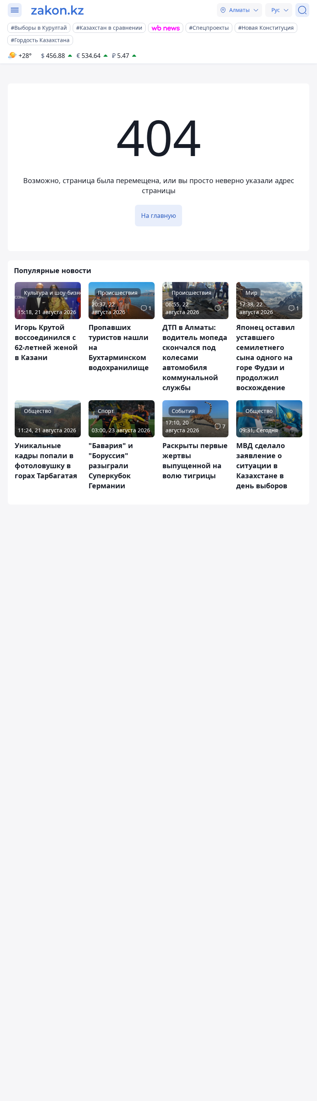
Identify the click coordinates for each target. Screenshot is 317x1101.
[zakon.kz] (57, 10)
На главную (158, 215)
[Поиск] (302, 10)
